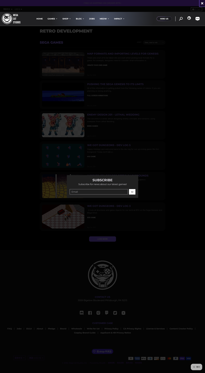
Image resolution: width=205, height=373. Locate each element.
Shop (65, 18)
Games (51, 18)
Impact (118, 18)
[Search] (180, 18)
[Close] (202, 3)
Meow (103, 18)
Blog (79, 18)
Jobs (92, 18)
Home (39, 18)
